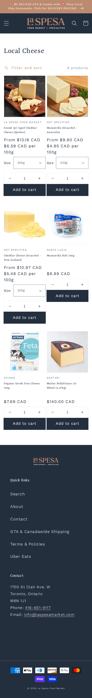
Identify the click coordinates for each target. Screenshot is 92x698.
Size (7, 163)
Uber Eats (20, 556)
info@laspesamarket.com (49, 614)
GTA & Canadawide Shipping (40, 531)
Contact (18, 519)
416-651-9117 (38, 607)
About (16, 506)
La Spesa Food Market (51, 688)
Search (17, 494)
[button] (6, 23)
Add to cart (24, 189)
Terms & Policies (27, 544)
